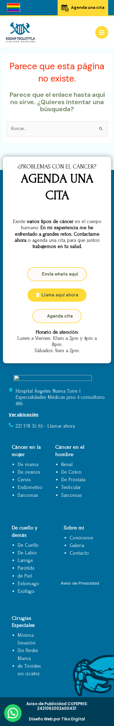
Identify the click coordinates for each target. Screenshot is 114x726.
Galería (77, 545)
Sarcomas (28, 495)
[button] (13, 713)
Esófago (26, 591)
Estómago (28, 583)
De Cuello (28, 545)
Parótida (26, 568)
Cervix (24, 479)
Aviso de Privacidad (80, 583)
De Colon (71, 472)
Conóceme (81, 538)
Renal (66, 464)
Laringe (25, 560)
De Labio (27, 553)
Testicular (71, 487)
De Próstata (73, 479)
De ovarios (29, 472)
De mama (28, 464)
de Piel (25, 576)
